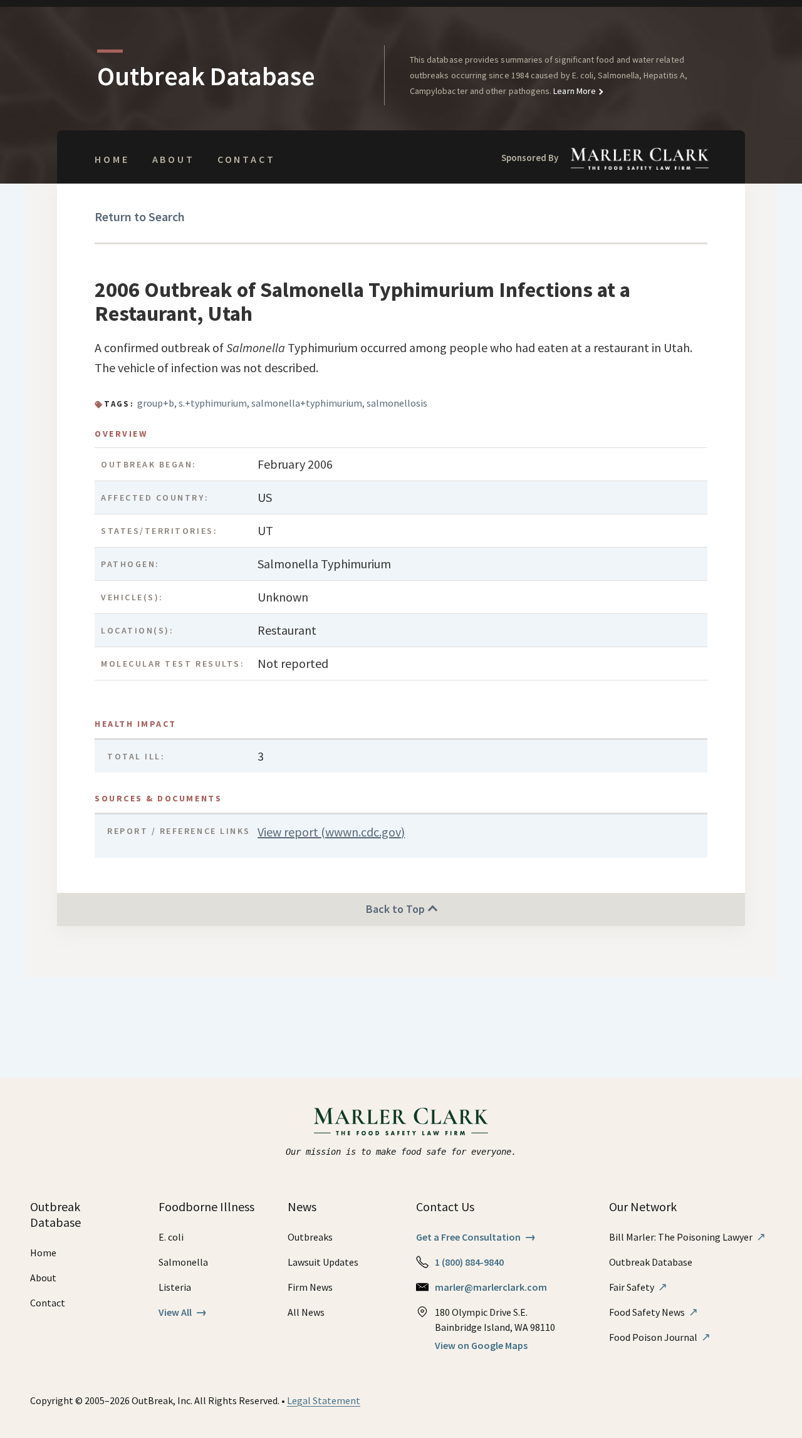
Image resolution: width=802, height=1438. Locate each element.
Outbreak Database (650, 1262)
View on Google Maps (481, 1345)
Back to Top (396, 909)
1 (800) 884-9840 (469, 1262)
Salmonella (183, 1262)
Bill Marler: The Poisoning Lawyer (687, 1237)
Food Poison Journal (660, 1337)
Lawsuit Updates (323, 1262)
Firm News (310, 1287)
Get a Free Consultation (476, 1237)
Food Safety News (653, 1312)
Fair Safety (638, 1287)
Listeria (175, 1287)
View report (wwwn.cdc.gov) (331, 832)
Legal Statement (323, 1400)
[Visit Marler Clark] (401, 1121)
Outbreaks (310, 1237)
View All (183, 1312)
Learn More (573, 90)
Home (112, 159)
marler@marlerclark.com (491, 1287)
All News (306, 1312)
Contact (246, 159)
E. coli (171, 1237)
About (173, 159)
